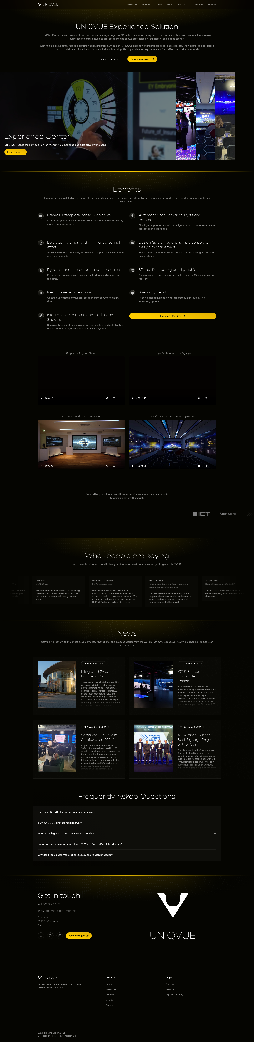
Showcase (111, 989)
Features (170, 984)
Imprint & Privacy (174, 994)
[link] (211, 152)
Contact (110, 1005)
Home (109, 984)
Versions (170, 989)
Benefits (110, 994)
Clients (109, 1000)
